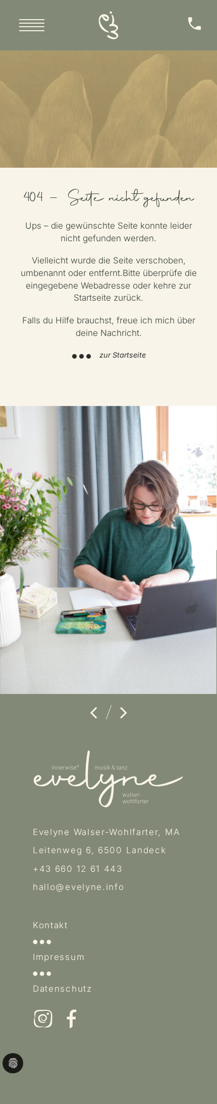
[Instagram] (43, 1020)
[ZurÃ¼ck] (93, 713)
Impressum (59, 957)
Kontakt (50, 925)
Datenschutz (62, 989)
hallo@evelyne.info (79, 887)
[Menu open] (31, 25)
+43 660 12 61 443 (78, 869)
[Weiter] (124, 713)
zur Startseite (122, 355)
